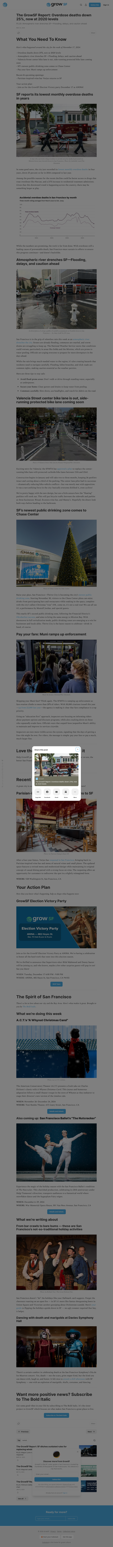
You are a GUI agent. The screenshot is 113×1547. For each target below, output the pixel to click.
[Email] (56, 791)
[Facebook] (47, 791)
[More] (75, 791)
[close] (77, 749)
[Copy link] (37, 791)
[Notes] (65, 791)
